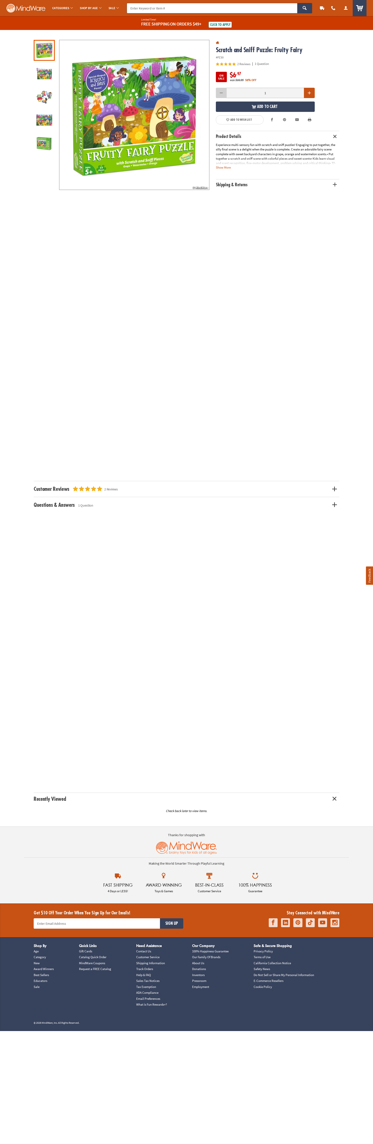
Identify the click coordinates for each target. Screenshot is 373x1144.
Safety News (262, 969)
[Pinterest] (297, 922)
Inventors (198, 975)
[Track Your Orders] (322, 8)
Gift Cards (85, 951)
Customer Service (148, 957)
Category (40, 957)
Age (36, 951)
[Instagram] (334, 922)
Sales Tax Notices (148, 981)
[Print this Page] (309, 120)
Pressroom (199, 981)
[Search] (304, 8)
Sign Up (171, 923)
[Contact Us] (333, 8)
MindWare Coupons (92, 963)
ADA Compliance (147, 993)
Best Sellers (41, 975)
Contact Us (143, 951)
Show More (223, 167)
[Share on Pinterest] (284, 120)
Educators (40, 981)
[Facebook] (273, 922)
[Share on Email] (297, 120)
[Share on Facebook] (272, 120)
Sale (37, 987)
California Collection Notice (272, 963)
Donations (199, 969)
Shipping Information (150, 963)
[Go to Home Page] (217, 43)
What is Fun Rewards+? (151, 1004)
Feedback (369, 575)
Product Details (228, 136)
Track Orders (144, 969)
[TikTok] (310, 922)
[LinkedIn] (285, 922)
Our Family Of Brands (206, 957)
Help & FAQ (143, 975)
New (37, 963)
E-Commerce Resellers (268, 981)
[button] (134, 115)
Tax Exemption (146, 987)
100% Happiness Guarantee (210, 951)
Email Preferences (148, 999)
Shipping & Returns (232, 185)
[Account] (346, 8)
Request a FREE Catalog (95, 969)
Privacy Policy (263, 951)
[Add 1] (309, 93)
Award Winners (44, 969)
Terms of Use (262, 957)
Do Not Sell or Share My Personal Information (284, 975)
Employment (200, 987)
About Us (198, 963)
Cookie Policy (263, 987)
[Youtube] (322, 922)
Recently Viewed (50, 799)
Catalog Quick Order (92, 957)
